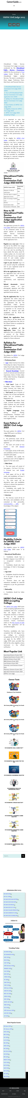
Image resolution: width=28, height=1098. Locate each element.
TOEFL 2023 (7, 985)
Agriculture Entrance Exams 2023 (13, 671)
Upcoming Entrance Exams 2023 (13, 655)
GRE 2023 (6, 1076)
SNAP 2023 (6, 1068)
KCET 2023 (6, 1071)
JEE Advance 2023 (8, 1029)
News (10, 1090)
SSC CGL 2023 (7, 1051)
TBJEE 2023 (6, 1004)
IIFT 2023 (6, 979)
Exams (14, 14)
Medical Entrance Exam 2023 (12, 659)
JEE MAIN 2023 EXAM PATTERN (11, 899)
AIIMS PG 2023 (7, 990)
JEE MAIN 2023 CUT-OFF (9, 907)
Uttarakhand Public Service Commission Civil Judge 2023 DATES (12, 89)
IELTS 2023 (6, 1065)
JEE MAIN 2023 (7, 893)
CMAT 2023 (7, 982)
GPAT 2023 (6, 999)
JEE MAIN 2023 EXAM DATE (10, 902)
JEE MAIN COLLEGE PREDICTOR (11, 910)
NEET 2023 (6, 1034)
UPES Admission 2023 (9, 1010)
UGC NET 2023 (7, 1013)
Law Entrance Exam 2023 (11, 663)
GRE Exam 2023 (8, 988)
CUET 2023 (6, 963)
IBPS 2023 (6, 1057)
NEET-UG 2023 (7, 993)
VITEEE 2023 (7, 976)
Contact (17, 1090)
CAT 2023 (6, 1037)
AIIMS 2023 (6, 1045)
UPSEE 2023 (7, 996)
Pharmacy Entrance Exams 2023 (13, 669)
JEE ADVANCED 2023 (9, 954)
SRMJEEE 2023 (7, 968)
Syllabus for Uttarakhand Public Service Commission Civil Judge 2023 (13, 101)
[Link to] (14, 688)
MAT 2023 (6, 1048)
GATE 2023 (6, 957)
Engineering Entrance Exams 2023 (13, 657)
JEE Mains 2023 (7, 1026)
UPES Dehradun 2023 (9, 965)
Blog (24, 1090)
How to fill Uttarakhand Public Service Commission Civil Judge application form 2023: (13, 95)
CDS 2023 (6, 1054)
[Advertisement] (14, 46)
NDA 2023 (6, 960)
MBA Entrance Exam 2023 (11, 661)
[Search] (23, 856)
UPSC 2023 (6, 1031)
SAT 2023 (6, 1073)
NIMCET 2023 (7, 1059)
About (3, 1090)
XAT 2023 (6, 1016)
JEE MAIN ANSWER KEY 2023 (10, 913)
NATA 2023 (6, 974)
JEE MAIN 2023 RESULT (9, 904)
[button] (10, 24)
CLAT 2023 (6, 971)
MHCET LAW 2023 (8, 1002)
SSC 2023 (6, 1007)
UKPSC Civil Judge (9, 673)
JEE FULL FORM (7, 896)
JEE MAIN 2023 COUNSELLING (10, 915)
